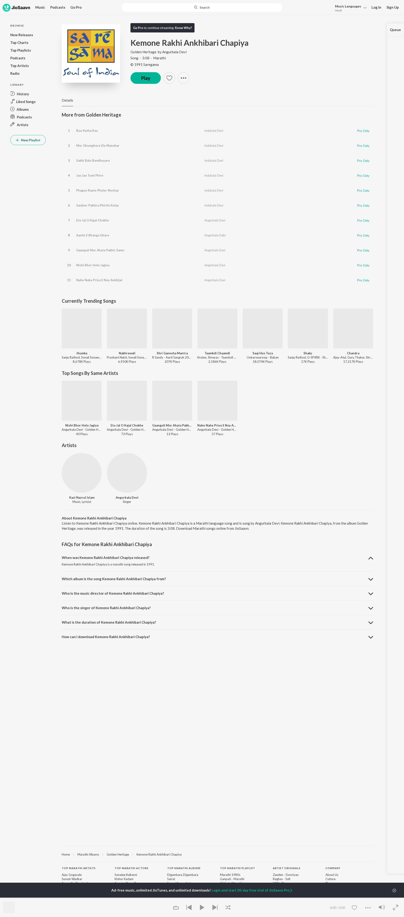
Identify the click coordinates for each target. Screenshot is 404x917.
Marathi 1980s (230, 875)
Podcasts (57, 7)
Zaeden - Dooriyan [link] (286, 875)
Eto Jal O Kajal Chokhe (92, 220)
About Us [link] (331, 875)
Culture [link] (330, 879)
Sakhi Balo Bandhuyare (93, 160)
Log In (376, 7)
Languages (348, 6)
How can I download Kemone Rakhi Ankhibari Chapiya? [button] (106, 637)
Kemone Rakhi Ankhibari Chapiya (159, 854)
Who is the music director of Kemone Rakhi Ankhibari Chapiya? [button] (113, 593)
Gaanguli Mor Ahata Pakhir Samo (100, 250)
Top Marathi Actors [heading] (131, 868)
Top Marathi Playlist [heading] (237, 868)
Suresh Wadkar (72, 879)
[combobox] (201, 7)
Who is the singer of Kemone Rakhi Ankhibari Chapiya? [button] (106, 608)
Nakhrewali (127, 353)
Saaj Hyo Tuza (262, 353)
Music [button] (40, 7)
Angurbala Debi (215, 235)
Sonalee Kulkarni (126, 875)
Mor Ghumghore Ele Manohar (97, 145)
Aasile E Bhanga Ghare (92, 235)
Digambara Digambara (182, 875)
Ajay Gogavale (72, 875)
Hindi (338, 10)
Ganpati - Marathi (232, 879)
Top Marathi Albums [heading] (184, 868)
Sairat (171, 879)
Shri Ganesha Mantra (172, 353)
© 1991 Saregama (144, 64)
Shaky (307, 353)
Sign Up (392, 7)
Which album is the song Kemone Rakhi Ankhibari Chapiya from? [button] (114, 579)
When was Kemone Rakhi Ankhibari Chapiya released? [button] (105, 557)
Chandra (353, 353)
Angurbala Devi (174, 52)
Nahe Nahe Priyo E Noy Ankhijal (99, 280)
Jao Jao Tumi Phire (89, 175)
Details (67, 100)
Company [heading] (332, 868)
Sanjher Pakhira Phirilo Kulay (97, 205)
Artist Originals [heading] (286, 868)
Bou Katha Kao (87, 130)
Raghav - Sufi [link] (281, 879)
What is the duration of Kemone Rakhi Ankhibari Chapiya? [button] (109, 622)
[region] (217, 854)
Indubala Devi (213, 130)
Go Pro (76, 7)
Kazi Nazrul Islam (81, 497)
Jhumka (81, 353)
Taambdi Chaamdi (217, 353)
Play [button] (145, 78)
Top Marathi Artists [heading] (79, 868)
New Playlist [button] (30, 140)
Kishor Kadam (124, 879)
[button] (349, 7)
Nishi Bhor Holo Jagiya (92, 265)
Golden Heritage (143, 52)
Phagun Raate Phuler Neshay (97, 190)
